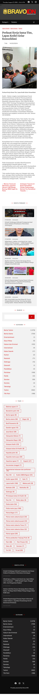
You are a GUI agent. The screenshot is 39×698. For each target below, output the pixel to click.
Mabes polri (28, 483)
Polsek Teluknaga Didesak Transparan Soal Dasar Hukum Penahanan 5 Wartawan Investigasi (18, 223)
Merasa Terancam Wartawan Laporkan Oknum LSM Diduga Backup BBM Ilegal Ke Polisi (9, 187)
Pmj (8, 500)
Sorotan (6, 379)
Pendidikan (8, 369)
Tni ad (19, 550)
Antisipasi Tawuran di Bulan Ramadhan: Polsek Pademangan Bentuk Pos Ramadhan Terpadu (27, 187)
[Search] (32, 317)
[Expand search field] (33, 22)
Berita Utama (14, 28)
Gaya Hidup (8, 341)
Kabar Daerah (8, 351)
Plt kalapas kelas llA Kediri (16, 496)
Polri (9, 542)
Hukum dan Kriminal (11, 344)
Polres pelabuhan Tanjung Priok (17, 538)
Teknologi (7, 386)
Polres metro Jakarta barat (16, 517)
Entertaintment (9, 337)
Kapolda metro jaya (14, 457)
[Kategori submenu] (8, 22)
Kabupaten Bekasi (13, 436)
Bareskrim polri (12, 411)
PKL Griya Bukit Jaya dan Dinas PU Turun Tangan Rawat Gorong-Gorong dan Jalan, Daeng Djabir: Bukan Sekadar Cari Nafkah (18, 301)
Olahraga (7, 362)
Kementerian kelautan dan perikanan (18, 470)
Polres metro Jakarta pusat (16, 521)
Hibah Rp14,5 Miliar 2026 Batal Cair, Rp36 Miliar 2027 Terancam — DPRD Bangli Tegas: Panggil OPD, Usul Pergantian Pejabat (19, 243)
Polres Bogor (12, 513)
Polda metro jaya (13, 508)
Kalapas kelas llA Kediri (15, 448)
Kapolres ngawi (12, 461)
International (8, 348)
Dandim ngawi (12, 427)
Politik (6, 376)
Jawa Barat (11, 432)
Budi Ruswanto (12, 423)
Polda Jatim (11, 504)
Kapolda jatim (12, 453)
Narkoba (10, 487)
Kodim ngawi (12, 479)
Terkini (20, 28)
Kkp (9, 475)
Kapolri (27, 461)
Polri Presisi (22, 542)
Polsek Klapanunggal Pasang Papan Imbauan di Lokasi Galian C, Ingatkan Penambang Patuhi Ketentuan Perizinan (19, 281)
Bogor (25, 419)
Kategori (5, 22)
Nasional (7, 358)
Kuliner (6, 355)
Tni (8, 550)
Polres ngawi (12, 533)
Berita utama (12, 419)
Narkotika (24, 487)
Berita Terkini (6, 28)
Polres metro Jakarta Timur (16, 525)
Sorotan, (7, 383)
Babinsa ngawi (12, 407)
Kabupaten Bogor (13, 440)
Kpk (25, 479)
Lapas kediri (12, 483)
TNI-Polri (7, 393)
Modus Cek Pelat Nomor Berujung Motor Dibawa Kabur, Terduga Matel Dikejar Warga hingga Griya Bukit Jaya (19, 262)
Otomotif (7, 365)
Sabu (9, 546)
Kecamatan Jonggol (14, 465)
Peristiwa (7, 372)
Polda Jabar (21, 500)
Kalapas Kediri (12, 444)
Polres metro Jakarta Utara (16, 529)
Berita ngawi (11, 415)
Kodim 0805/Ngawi (24, 475)
